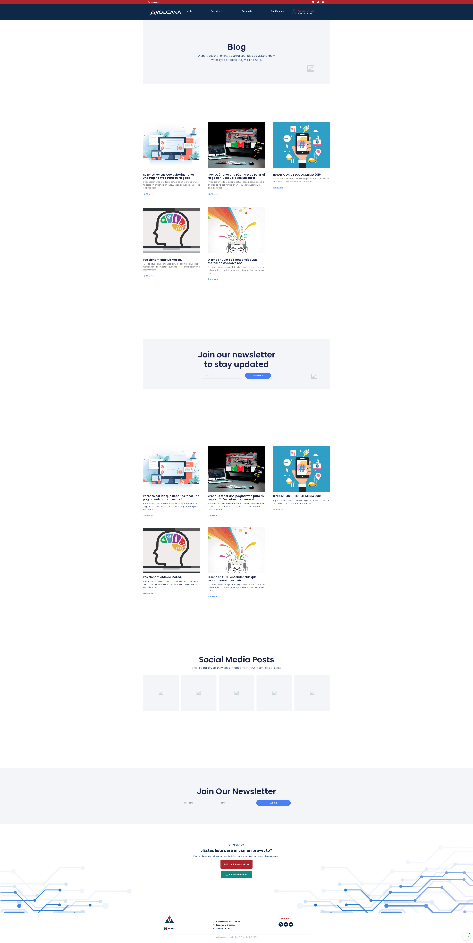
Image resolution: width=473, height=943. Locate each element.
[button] (467, 937)
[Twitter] (318, 2)
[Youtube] (323, 2)
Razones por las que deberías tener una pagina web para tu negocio (168, 176)
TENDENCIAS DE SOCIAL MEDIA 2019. (297, 175)
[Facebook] (313, 2)
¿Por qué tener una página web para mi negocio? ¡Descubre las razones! (236, 176)
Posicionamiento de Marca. (162, 260)
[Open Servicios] (222, 11)
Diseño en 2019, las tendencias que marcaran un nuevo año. (233, 261)
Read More (148, 194)
